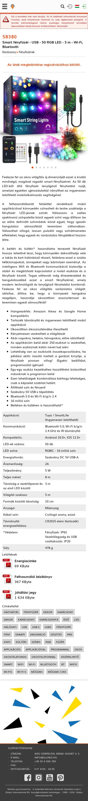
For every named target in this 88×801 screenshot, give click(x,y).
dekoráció (37, 634)
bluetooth (48, 664)
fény (7, 634)
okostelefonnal (44, 657)
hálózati (10, 627)
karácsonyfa (49, 619)
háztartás (11, 612)
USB (24, 627)
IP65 (69, 634)
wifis (73, 664)
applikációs (12, 649)
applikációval (36, 649)
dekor (47, 612)
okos (78, 649)
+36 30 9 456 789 (45, 761)
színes (36, 642)
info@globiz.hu (45, 757)
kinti (7, 642)
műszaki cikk (57, 672)
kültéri (21, 642)
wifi (20, 664)
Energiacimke (25, 560)
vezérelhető (70, 657)
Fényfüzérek (27, 52)
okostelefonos (15, 657)
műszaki (37, 672)
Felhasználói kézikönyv (33, 576)
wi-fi (32, 664)
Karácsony (9, 52)
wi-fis (8, 672)
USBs (48, 627)
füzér (60, 642)
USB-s (36, 627)
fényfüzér (31, 612)
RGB (48, 642)
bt (63, 664)
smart (8, 664)
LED (76, 619)
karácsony (65, 612)
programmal (60, 649)
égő (66, 619)
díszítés (56, 634)
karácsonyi (26, 619)
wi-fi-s (21, 672)
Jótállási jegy (25, 592)
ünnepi (20, 634)
